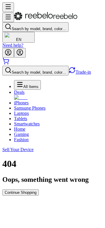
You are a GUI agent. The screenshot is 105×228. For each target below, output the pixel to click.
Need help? (12, 45)
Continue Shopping (20, 192)
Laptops (21, 113)
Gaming (21, 134)
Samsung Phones (30, 108)
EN (18, 39)
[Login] (8, 53)
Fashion (21, 139)
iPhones (21, 102)
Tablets (20, 118)
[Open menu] (8, 7)
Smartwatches (27, 123)
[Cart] (5, 63)
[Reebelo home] (45, 18)
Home (19, 129)
